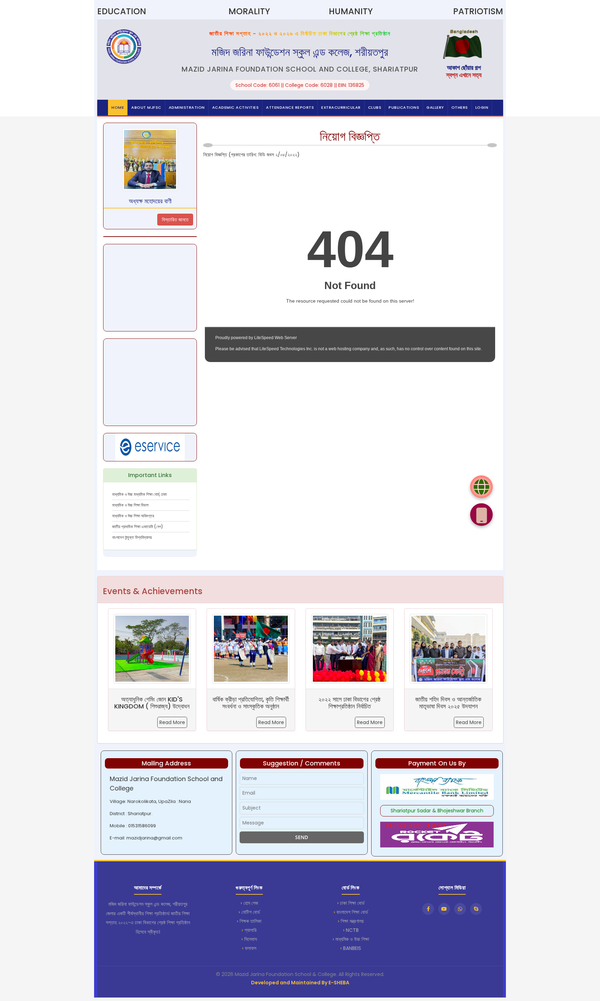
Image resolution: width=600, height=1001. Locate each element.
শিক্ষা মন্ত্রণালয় (352, 921)
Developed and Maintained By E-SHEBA (300, 982)
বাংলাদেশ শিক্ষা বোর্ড (352, 912)
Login (482, 107)
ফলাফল (250, 948)
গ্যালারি (250, 930)
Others (459, 107)
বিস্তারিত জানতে (175, 219)
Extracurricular (341, 107)
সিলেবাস (250, 939)
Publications (404, 107)
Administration (187, 107)
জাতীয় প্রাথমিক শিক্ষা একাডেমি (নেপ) (137, 527)
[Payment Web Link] (481, 486)
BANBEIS (352, 948)
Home (117, 107)
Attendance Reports (290, 107)
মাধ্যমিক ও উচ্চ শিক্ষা (352, 939)
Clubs (375, 107)
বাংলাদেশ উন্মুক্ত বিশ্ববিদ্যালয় (132, 537)
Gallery (435, 107)
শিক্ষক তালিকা (250, 921)
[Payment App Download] (481, 514)
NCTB (352, 930)
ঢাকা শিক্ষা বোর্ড (352, 903)
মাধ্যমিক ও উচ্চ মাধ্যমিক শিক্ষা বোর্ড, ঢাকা (139, 494)
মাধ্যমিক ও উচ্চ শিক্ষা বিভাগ (130, 505)
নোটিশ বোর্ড (250, 912)
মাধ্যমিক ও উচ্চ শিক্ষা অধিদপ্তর (133, 516)
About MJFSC (146, 107)
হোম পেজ (250, 903)
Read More (172, 722)
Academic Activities (235, 107)
